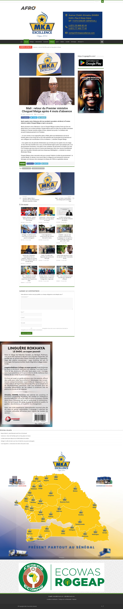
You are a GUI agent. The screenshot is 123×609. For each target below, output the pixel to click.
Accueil (21, 41)
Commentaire (24, 296)
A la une (26, 41)
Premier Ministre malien (38, 168)
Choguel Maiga (26, 168)
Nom (22, 312)
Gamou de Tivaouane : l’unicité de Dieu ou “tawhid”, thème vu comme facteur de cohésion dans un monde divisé (29, 258)
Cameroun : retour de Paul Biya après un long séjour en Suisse (46, 219)
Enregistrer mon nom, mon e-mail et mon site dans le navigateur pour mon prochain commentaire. (44, 329)
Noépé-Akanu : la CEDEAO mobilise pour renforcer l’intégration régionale (46, 277)
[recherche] (102, 1)
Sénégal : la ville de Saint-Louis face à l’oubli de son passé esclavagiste (29, 236)
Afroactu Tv (81, 41)
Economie (46, 41)
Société (67, 41)
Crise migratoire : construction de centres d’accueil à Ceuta (47, 236)
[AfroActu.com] (28, 8)
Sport (57, 41)
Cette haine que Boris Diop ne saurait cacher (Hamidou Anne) (65, 257)
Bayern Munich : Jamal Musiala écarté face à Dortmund (29, 219)
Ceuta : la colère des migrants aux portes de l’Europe (47, 257)
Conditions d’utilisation (52, 599)
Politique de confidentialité (65, 599)
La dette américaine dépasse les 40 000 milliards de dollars (46, 47)
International (38, 41)
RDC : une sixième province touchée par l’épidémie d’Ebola (64, 277)
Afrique (32, 41)
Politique (52, 41)
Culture (62, 41)
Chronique (73, 41)
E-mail (23, 317)
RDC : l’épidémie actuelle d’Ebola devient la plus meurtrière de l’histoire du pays (29, 278)
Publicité (74, 599)
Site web (23, 323)
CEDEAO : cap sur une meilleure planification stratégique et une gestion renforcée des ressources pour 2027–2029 (64, 238)
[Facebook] (103, 606)
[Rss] (101, 606)
